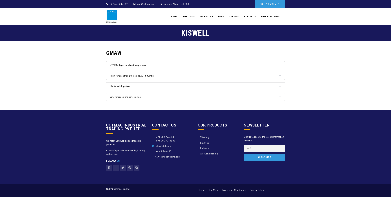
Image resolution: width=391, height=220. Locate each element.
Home (174, 16)
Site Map (213, 190)
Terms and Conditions (234, 190)
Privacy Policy (257, 190)
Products (205, 16)
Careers (234, 16)
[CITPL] (111, 16)
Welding (204, 137)
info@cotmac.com (146, 4)
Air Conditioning (209, 153)
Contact (249, 16)
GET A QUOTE (268, 3)
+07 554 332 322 (118, 4)
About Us (188, 16)
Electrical (205, 142)
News (221, 16)
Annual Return (269, 16)
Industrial (205, 148)
